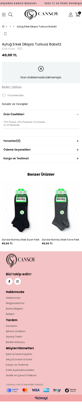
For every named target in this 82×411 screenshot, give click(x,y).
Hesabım (11, 326)
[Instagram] (17, 281)
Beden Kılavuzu (15, 342)
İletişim (10, 314)
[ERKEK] (10, 26)
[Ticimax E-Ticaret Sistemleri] (41, 399)
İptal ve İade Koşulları (19, 354)
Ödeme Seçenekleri (17, 150)
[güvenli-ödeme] (41, 390)
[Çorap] (13, 26)
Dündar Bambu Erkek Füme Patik (60, 239)
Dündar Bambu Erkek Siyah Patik (20, 239)
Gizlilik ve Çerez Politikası (21, 375)
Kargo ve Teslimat (16, 158)
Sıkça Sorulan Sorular (19, 359)
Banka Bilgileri (14, 308)
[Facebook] (9, 281)
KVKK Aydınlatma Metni (20, 370)
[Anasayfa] (6, 26)
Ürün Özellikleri (13, 114)
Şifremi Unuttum (15, 331)
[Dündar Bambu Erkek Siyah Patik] (21, 208)
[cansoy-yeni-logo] (29, 260)
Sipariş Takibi (14, 336)
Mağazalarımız (15, 303)
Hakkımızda (13, 298)
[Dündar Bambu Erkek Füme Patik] (61, 208)
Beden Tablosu (12, 87)
